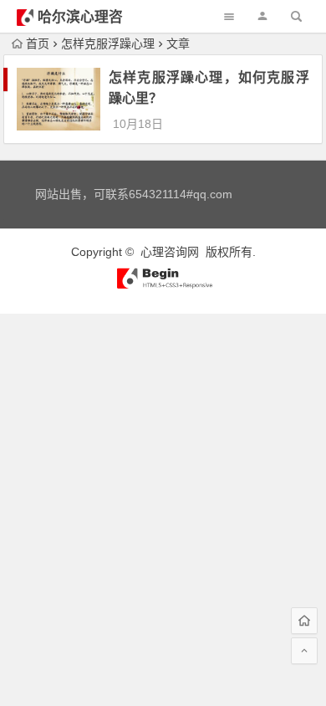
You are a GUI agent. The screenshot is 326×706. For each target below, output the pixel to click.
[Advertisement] (163, 477)
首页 (37, 43)
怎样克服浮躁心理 (108, 43)
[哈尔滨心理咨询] (163, 285)
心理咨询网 (169, 251)
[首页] (304, 620)
